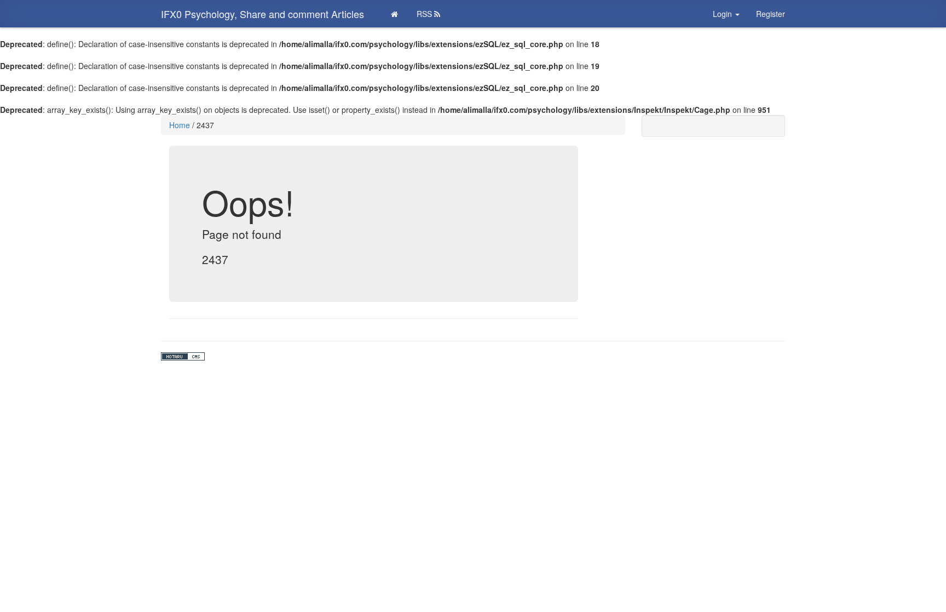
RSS (425, 13)
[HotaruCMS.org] (473, 356)
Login (723, 13)
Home (179, 124)
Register (770, 13)
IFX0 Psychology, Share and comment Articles (262, 14)
